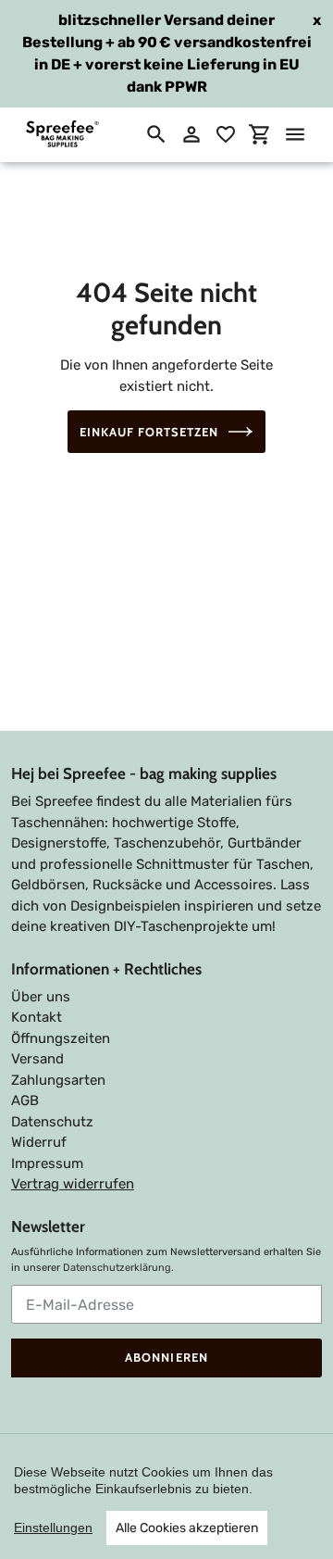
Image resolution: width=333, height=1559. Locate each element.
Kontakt (36, 1017)
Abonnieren (166, 1357)
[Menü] (295, 134)
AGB (25, 1100)
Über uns (40, 996)
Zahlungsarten (58, 1080)
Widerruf (39, 1142)
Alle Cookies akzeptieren (187, 1528)
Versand (37, 1058)
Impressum (47, 1163)
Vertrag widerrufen (72, 1184)
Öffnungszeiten (60, 1038)
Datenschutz (52, 1121)
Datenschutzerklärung (117, 1268)
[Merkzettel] (225, 134)
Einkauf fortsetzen (149, 431)
